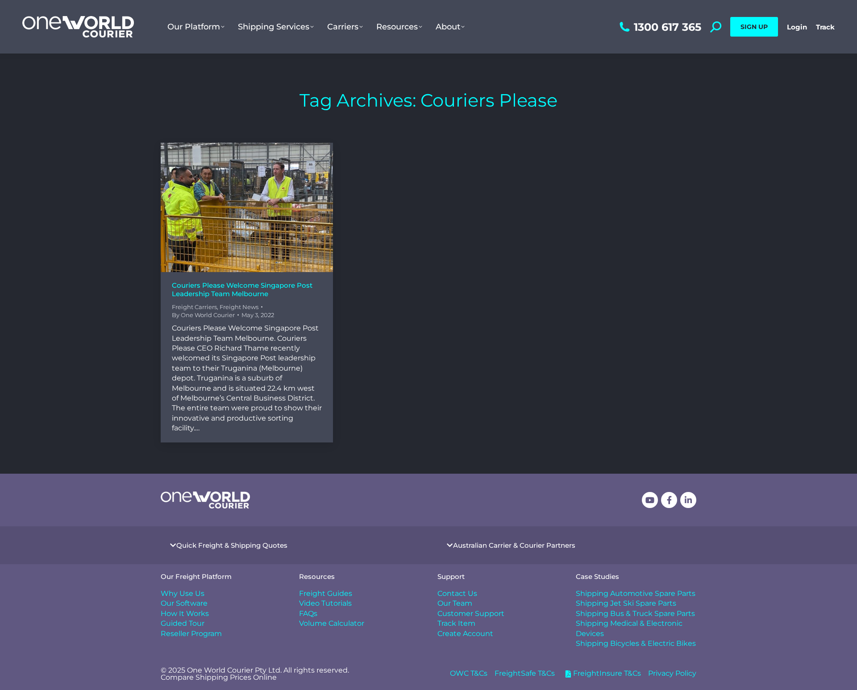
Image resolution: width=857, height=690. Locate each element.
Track (825, 27)
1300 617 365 (667, 27)
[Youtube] (650, 500)
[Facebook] (669, 500)
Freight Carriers (194, 306)
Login (797, 27)
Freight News (239, 306)
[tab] (290, 545)
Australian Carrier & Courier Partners (514, 545)
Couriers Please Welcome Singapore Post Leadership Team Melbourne (242, 289)
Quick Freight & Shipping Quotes (231, 545)
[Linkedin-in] (688, 500)
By (203, 314)
